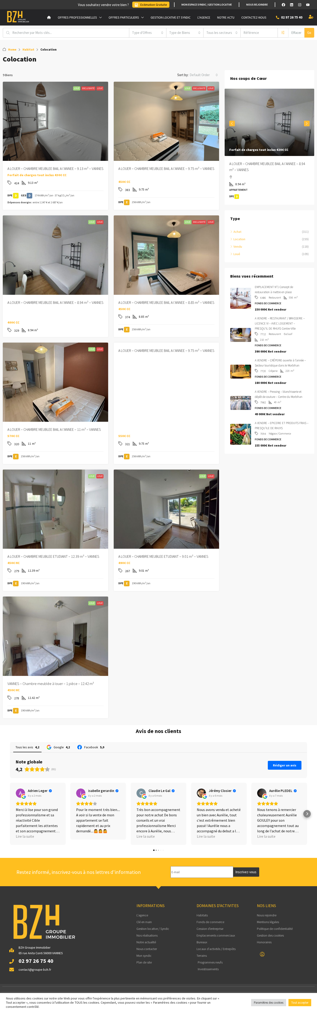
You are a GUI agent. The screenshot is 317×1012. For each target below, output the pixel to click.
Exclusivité (88, 88)
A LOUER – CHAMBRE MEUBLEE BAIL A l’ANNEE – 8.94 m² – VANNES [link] (55, 302)
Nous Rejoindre (257, 4)
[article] (269, 147)
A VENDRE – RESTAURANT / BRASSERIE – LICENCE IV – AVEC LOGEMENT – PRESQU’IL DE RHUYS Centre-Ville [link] (280, 324)
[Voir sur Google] (20, 793)
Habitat (28, 50)
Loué (76, 88)
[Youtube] (307, 4)
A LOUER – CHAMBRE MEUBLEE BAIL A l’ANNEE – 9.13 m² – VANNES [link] (55, 168)
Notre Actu (225, 17)
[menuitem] (262, 954)
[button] (10, 813)
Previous (232, 123)
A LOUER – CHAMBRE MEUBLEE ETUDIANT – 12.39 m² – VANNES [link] (53, 556)
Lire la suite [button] (25, 836)
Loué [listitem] (236, 254)
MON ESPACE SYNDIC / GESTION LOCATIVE (206, 4)
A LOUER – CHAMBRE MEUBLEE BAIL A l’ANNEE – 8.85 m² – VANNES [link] (166, 302)
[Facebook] (283, 4)
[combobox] (147, 33)
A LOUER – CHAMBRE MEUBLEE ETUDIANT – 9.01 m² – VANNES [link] (163, 556)
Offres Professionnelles (77, 17)
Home (12, 50)
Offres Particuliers (124, 17)
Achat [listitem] (237, 232)
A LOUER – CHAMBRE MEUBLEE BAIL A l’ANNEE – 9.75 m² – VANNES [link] (166, 168)
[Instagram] (299, 4)
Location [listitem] (239, 239)
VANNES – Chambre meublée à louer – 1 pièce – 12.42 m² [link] (50, 683)
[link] (55, 121)
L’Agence (203, 17)
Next (307, 123)
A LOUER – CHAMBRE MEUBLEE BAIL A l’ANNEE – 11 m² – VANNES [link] (54, 429)
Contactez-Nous (253, 17)
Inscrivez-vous (245, 872)
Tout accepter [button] (299, 1003)
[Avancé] (283, 33)
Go (309, 32)
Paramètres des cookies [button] (268, 1003)
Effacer (296, 32)
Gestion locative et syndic (171, 17)
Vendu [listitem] (237, 247)
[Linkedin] (291, 4)
